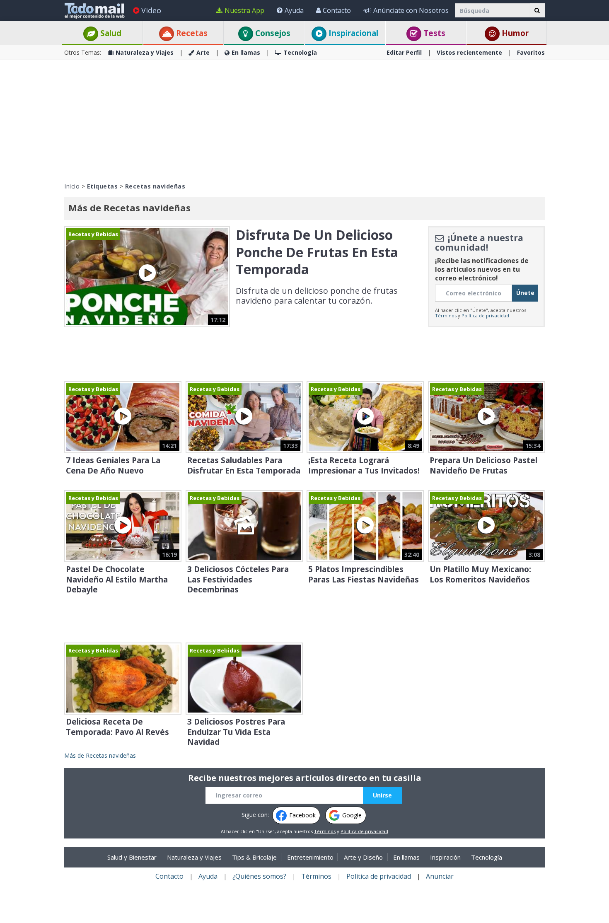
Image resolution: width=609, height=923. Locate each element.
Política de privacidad (485, 315)
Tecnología (300, 52)
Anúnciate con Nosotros (411, 10)
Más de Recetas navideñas (100, 755)
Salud (109, 33)
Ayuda (294, 10)
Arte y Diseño (363, 857)
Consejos (271, 33)
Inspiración (445, 857)
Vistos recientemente (469, 52)
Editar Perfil (404, 52)
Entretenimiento (310, 857)
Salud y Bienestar (132, 857)
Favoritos (531, 52)
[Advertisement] (304, 120)
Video (151, 10)
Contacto (337, 10)
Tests (433, 33)
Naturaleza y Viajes (145, 52)
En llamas (246, 52)
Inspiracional (352, 33)
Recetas (191, 33)
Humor (514, 33)
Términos (446, 315)
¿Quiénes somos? (259, 876)
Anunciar (440, 876)
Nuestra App (244, 10)
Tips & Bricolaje (254, 857)
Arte (203, 52)
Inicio (72, 186)
